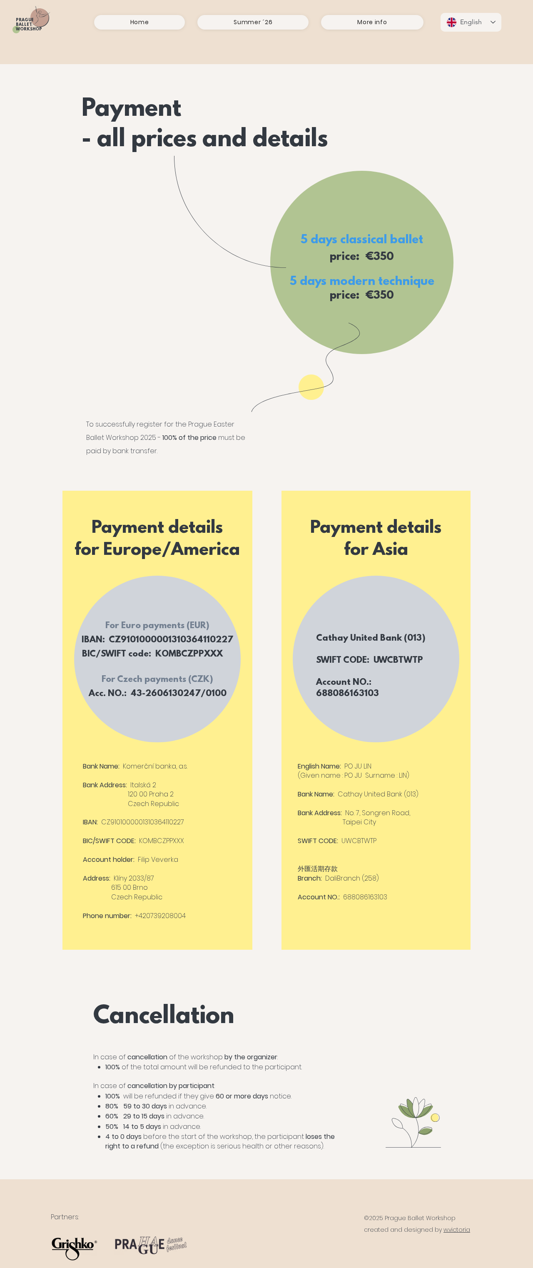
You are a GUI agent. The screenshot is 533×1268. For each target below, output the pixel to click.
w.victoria (456, 1230)
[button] (253, 22)
